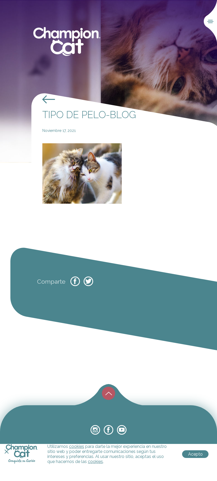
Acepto (195, 454)
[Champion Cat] (67, 41)
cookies (76, 446)
